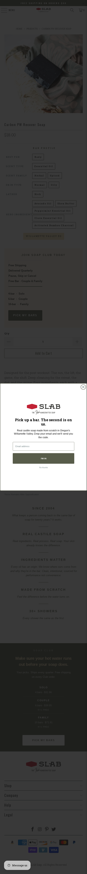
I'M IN (43, 458)
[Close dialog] (83, 386)
